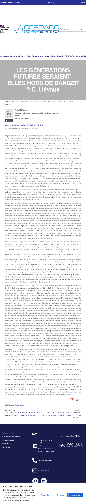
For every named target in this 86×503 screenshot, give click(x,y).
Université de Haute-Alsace (10, 2)
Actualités (81, 56)
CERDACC (50, 2)
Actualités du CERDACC (63, 56)
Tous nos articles (40, 56)
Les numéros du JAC (20, 56)
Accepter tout (76, 495)
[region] (43, 493)
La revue (4, 56)
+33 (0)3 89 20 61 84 (45, 460)
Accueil (7, 101)
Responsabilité (20, 405)
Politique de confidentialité (11, 436)
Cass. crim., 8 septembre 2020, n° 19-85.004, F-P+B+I (24, 125)
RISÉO (83, 2)
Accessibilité (6, 444)
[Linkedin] (44, 481)
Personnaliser (45, 495)
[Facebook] (35, 481)
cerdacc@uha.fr (43, 470)
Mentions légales (8, 440)
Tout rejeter (61, 495)
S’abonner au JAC (8, 433)
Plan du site (6, 447)
